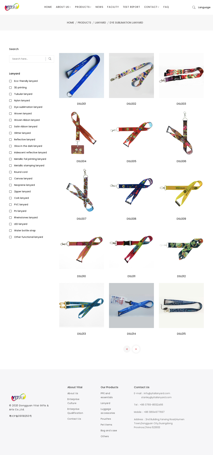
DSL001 (81, 104)
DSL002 (131, 104)
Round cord (20, 172)
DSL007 (81, 219)
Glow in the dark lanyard (28, 146)
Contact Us (74, 418)
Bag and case (109, 430)
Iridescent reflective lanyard (30, 152)
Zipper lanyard (22, 191)
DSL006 (181, 161)
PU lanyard (20, 211)
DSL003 (181, 104)
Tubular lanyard (23, 94)
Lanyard (100, 22)
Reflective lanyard (24, 139)
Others (105, 436)
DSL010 (81, 276)
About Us (72, 393)
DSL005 (131, 161)
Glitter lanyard (22, 133)
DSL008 (131, 219)
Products (84, 22)
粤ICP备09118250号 (20, 416)
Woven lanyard (23, 113)
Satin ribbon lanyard (25, 126)
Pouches (106, 418)
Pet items (106, 424)
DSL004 (81, 161)
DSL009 (181, 219)
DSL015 (181, 334)
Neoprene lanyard (24, 185)
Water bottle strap (25, 230)
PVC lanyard (21, 204)
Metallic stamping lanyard (29, 165)
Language (204, 7)
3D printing (20, 87)
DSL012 (181, 276)
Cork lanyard (21, 198)
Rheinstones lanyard (26, 217)
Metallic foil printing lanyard (30, 159)
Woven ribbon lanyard (27, 120)
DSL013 (81, 334)
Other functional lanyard (28, 237)
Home (70, 22)
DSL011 (131, 276)
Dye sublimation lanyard (126, 22)
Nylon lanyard (22, 100)
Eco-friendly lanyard (26, 81)
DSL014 (131, 334)
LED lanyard (20, 224)
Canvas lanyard (23, 178)
